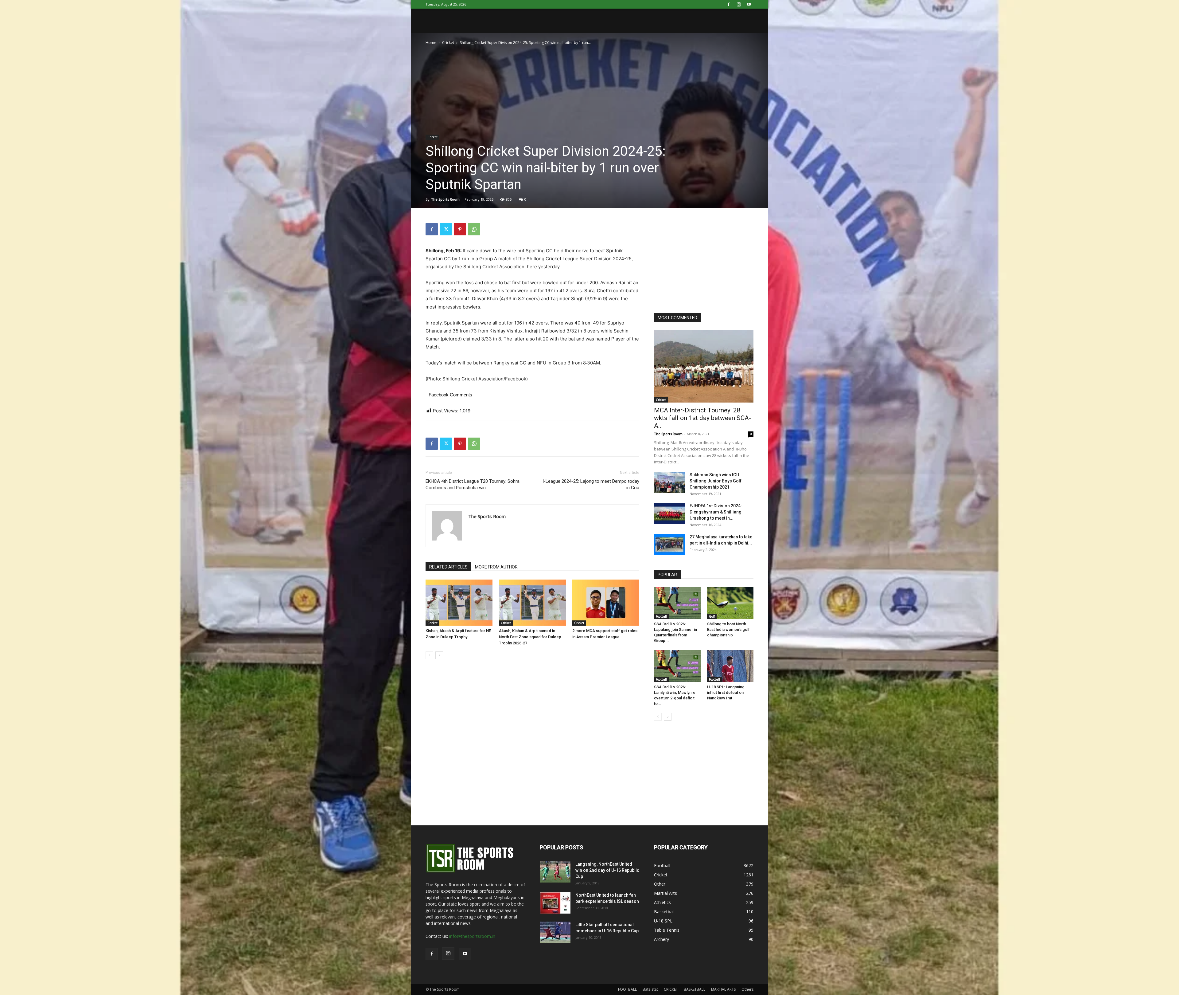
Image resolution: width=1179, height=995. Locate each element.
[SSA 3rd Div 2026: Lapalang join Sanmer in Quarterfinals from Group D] (677, 603)
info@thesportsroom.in (472, 936)
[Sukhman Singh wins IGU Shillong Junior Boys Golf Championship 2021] (669, 482)
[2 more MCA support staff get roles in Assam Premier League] (605, 603)
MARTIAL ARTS (723, 989)
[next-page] (439, 655)
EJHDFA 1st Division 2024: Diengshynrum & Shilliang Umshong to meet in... (716, 512)
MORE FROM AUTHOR (496, 566)
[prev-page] (429, 655)
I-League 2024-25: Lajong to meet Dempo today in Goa (591, 484)
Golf (712, 616)
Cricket (448, 42)
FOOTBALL (627, 989)
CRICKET (671, 989)
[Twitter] (446, 229)
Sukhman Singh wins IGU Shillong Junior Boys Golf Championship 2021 (715, 481)
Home (431, 42)
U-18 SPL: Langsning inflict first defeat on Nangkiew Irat (726, 692)
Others (747, 989)
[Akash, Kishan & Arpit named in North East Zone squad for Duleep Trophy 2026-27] (532, 603)
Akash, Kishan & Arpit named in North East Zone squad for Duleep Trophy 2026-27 (530, 636)
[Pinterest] (460, 229)
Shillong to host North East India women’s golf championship (728, 629)
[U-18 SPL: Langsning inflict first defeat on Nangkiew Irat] (730, 666)
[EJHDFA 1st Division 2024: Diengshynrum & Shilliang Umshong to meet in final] (669, 513)
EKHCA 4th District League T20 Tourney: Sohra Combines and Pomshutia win (472, 484)
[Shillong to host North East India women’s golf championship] (730, 603)
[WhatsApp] (474, 229)
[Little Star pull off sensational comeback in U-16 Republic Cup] (555, 932)
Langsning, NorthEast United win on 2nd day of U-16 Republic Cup (607, 870)
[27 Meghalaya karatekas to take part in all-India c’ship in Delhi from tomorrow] (669, 544)
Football (661, 616)
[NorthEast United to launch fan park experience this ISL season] (555, 903)
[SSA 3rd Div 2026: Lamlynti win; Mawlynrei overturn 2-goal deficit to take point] (677, 666)
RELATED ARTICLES (448, 566)
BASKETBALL (694, 989)
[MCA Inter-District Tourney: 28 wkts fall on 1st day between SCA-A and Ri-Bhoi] (703, 366)
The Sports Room (445, 199)
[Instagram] (738, 4)
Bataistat (650, 989)
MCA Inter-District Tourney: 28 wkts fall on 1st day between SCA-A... (702, 418)
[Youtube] (748, 4)
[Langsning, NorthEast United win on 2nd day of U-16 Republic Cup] (555, 872)
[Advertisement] (700, 261)
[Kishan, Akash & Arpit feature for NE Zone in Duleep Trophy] (459, 603)
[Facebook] (728, 4)
